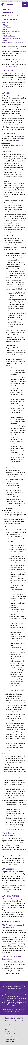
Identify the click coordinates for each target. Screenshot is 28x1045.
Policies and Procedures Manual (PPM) (14, 986)
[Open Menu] (25, 4)
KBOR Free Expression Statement (13, 1036)
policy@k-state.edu (16, 1011)
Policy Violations (9, 36)
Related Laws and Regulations (13, 42)
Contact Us (7, 1025)
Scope (6, 25)
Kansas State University (6, 1)
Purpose (6, 22)
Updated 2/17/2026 (9, 1041)
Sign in (18, 1)
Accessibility (8, 1031)
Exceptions (7, 34)
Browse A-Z (24, 1)
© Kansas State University (11, 1039)
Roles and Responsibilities (12, 31)
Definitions (7, 27)
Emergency (7, 1027)
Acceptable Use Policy (12, 66)
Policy (6, 29)
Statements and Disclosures (11, 1029)
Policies (10, 4)
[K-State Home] (2, 4)
